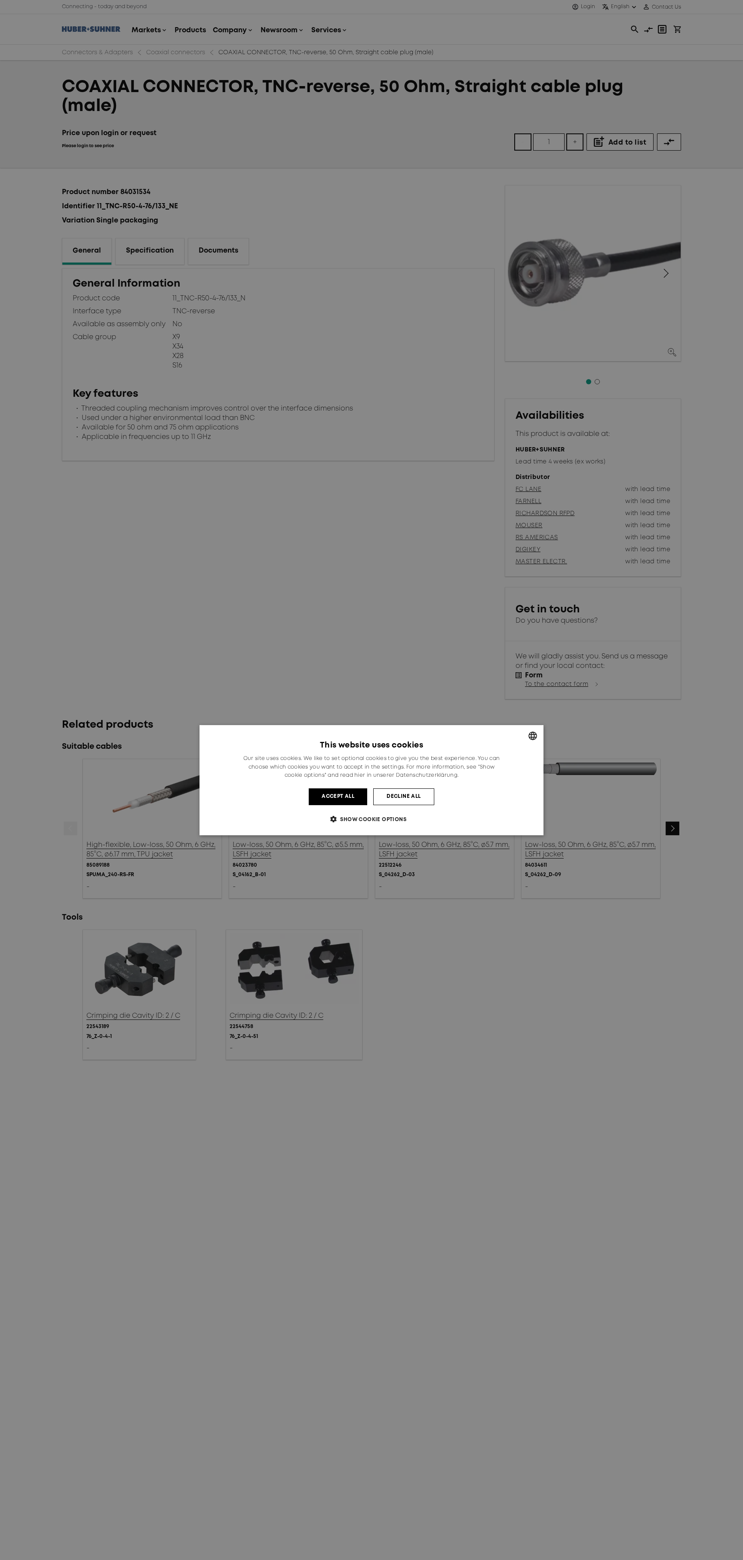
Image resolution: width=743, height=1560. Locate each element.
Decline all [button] (404, 796)
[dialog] (371, 780)
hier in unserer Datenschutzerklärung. (406, 775)
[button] (371, 819)
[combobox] (532, 735)
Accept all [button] (338, 796)
